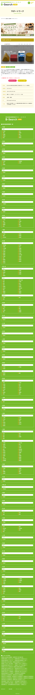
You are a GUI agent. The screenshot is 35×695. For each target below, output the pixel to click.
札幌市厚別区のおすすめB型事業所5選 (18, 674)
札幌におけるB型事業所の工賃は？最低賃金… (7, 682)
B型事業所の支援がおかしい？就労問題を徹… (7, 671)
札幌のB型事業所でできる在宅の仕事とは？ (20, 681)
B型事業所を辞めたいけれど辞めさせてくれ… (21, 658)
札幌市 (3, 67)
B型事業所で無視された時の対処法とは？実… (7, 668)
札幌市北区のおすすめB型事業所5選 (6, 676)
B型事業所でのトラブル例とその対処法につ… (21, 682)
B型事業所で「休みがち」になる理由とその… (21, 663)
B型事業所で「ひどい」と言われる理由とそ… (21, 665)
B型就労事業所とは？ (4, 684)
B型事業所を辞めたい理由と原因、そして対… (19, 679)
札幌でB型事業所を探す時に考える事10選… (14, 684)
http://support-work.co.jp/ (11, 100)
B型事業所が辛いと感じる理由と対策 (18, 657)
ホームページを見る (22, 80)
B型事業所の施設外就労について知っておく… (7, 660)
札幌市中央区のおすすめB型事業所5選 (6, 679)
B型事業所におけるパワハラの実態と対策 (7, 666)
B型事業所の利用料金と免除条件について (19, 666)
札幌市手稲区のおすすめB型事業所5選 (6, 674)
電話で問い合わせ (12, 80)
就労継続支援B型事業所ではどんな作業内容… (7, 673)
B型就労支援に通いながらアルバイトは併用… (21, 668)
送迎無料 (12, 67)
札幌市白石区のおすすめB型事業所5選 (20, 673)
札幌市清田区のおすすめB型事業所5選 (17, 676)
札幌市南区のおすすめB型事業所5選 (28, 676)
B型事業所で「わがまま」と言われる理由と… (7, 663)
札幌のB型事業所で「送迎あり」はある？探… (7, 681)
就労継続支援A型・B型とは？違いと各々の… (21, 671)
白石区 (8, 67)
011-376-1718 (9, 88)
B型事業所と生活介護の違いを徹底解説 (6, 657)
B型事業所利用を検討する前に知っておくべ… (7, 665)
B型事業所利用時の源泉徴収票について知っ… (21, 660)
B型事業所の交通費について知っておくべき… (7, 658)
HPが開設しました (23, 684)
